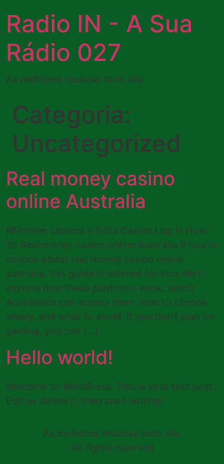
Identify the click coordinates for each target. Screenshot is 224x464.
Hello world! (59, 357)
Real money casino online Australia (90, 190)
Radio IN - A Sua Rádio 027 (99, 38)
